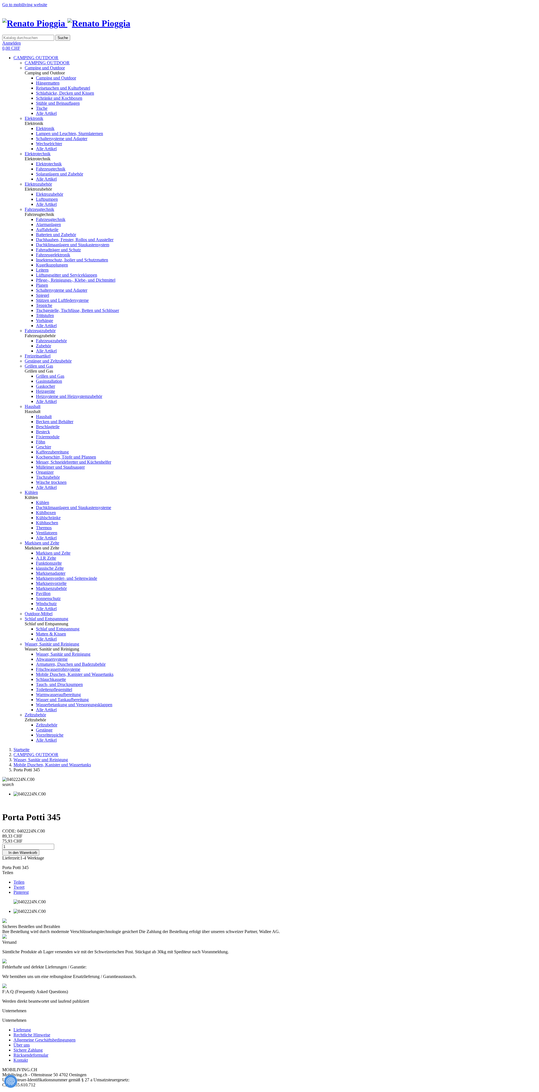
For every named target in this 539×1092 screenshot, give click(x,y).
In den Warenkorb (20, 853)
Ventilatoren (46, 532)
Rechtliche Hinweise (31, 1034)
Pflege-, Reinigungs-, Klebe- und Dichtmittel (75, 280)
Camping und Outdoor (45, 67)
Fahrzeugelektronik (53, 254)
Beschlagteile (48, 426)
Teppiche (44, 305)
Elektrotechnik (38, 153)
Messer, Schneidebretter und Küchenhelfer (73, 462)
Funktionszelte (49, 563)
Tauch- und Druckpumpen (59, 684)
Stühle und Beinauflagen (58, 103)
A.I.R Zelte (46, 558)
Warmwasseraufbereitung (58, 694)
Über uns (21, 1045)
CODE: (9, 831)
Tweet (18, 887)
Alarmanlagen (48, 224)
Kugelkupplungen (52, 265)
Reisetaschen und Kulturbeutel (63, 88)
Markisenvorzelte (51, 583)
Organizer (45, 472)
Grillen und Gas (39, 366)
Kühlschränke (48, 517)
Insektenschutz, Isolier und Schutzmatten (72, 259)
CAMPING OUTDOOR (35, 57)
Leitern (42, 270)
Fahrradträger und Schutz (58, 249)
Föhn (40, 441)
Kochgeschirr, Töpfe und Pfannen (66, 457)
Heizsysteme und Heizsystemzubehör (69, 396)
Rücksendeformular (30, 1055)
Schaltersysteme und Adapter (61, 138)
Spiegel (42, 295)
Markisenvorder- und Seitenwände (66, 578)
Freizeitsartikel (38, 356)
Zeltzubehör (35, 714)
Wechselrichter (49, 143)
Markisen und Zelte (42, 543)
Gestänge (44, 730)
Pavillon (43, 593)
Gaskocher (45, 386)
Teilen (18, 882)
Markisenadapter (50, 573)
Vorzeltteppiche (49, 735)
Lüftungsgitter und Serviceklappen (66, 275)
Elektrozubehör (38, 184)
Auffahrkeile (47, 229)
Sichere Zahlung (28, 1050)
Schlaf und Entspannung (46, 618)
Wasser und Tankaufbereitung (62, 699)
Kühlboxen (46, 512)
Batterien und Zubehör (56, 234)
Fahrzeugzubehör (40, 330)
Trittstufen (45, 315)
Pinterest (21, 892)
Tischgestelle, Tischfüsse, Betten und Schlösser (77, 310)
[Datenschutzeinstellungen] (10, 1081)
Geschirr (43, 446)
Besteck (43, 431)
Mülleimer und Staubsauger (60, 467)
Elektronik (34, 118)
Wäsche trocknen (51, 482)
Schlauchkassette (51, 679)
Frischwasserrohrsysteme (58, 669)
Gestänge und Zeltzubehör (48, 361)
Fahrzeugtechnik (50, 169)
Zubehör (43, 345)
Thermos (44, 527)
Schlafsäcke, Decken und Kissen (65, 93)
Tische (41, 108)
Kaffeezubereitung (52, 452)
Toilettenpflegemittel (54, 689)
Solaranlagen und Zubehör (59, 174)
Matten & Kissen (51, 634)
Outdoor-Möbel (38, 613)
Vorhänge (44, 320)
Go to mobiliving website (24, 4)
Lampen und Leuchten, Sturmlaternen (69, 133)
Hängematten (48, 83)
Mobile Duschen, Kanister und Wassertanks (74, 674)
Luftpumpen (47, 199)
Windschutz (46, 603)
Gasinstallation (49, 381)
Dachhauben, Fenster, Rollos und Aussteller (74, 239)
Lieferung (22, 1029)
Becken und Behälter (54, 421)
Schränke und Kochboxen (59, 98)
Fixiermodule (48, 436)
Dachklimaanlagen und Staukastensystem (72, 244)
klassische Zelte (50, 568)
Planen (42, 285)
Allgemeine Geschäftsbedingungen (44, 1040)
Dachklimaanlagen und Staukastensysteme (73, 507)
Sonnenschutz (48, 598)
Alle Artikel (46, 113)
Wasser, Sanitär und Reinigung (52, 644)
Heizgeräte (45, 391)
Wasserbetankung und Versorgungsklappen (74, 704)
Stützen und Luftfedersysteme (62, 300)
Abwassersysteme (52, 659)
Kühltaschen (47, 522)
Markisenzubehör (51, 588)
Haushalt (32, 406)
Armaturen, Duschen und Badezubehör (71, 664)
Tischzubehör (48, 477)
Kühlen (31, 492)
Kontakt (20, 1060)
